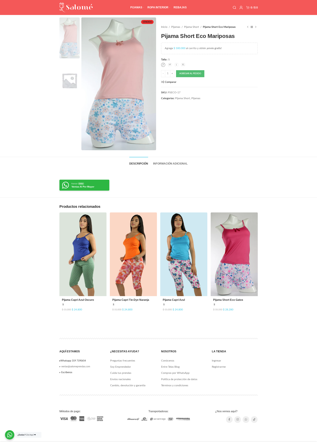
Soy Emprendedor (120, 366)
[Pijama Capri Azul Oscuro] (82, 254)
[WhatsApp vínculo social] (246, 419)
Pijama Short (191, 27)
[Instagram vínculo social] (237, 419)
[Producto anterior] (248, 27)
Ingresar (216, 360)
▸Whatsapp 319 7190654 (72, 361)
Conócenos (167, 360)
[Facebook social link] (229, 419)
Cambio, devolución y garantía (127, 385)
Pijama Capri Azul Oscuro (78, 299)
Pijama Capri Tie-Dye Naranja (130, 299)
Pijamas (175, 27)
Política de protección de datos (179, 379)
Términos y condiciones (174, 385)
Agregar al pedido (190, 74)
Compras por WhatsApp (175, 373)
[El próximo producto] (256, 27)
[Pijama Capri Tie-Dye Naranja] (133, 254)
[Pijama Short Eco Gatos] (234, 254)
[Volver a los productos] (252, 27)
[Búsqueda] (234, 7)
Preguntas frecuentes (122, 360)
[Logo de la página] (76, 7)
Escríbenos (66, 372)
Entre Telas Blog (170, 366)
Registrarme (219, 366)
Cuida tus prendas (120, 373)
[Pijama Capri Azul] (183, 254)
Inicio (164, 27)
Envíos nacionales (120, 379)
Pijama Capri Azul (174, 299)
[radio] (163, 65)
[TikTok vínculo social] (254, 419)
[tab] (138, 162)
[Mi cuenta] (241, 7)
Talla (163, 59)
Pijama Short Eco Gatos (228, 299)
